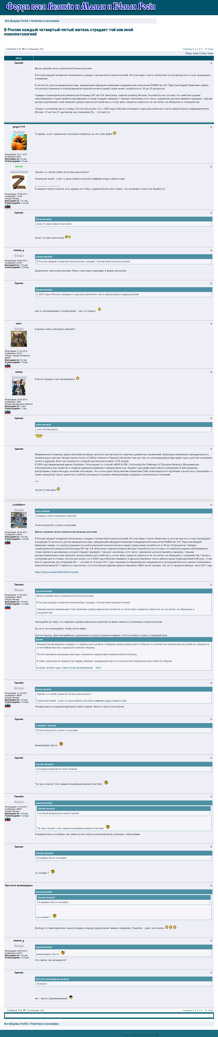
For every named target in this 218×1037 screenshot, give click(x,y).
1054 (22, 602)
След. (211, 49)
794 (22, 362)
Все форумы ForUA (16, 21)
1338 (23, 267)
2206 (23, 203)
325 (21, 159)
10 (206, 49)
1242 (22, 265)
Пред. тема (191, 53)
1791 (22, 201)
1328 (23, 604)
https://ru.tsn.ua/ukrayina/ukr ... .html (82, 667)
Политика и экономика (45, 21)
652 (21, 360)
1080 (22, 537)
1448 (23, 539)
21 (22, 408)
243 (22, 161)
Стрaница (187, 49)
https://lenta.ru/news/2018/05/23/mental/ (57, 572)
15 (21, 406)
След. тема (206, 53)
